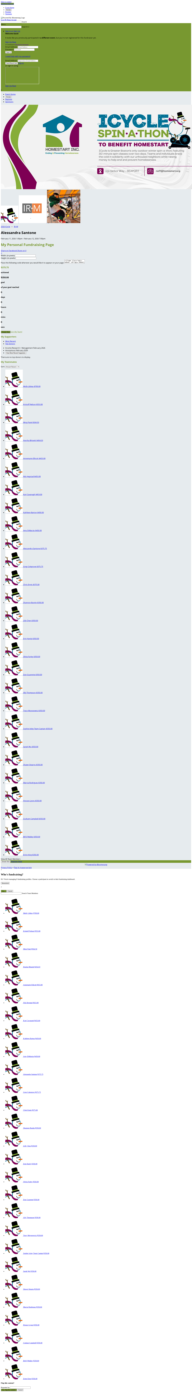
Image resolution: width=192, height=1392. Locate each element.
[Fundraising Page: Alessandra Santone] (10, 222)
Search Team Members (30, 893)
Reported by (5, 1387)
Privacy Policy (6, 867)
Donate (8, 10)
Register (8, 12)
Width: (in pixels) (8, 255)
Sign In (21, 63)
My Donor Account (22, 45)
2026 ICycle (5, 226)
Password (9, 49)
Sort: (3, 366)
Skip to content (6, 2)
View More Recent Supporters (15, 353)
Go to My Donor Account (8, 20)
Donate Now (6, 332)
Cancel (10, 891)
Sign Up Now (10, 42)
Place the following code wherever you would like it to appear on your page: (32, 263)
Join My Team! (16, 332)
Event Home (9, 8)
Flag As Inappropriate (23, 867)
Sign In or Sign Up (12, 31)
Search (24, 22)
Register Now (16, 861)
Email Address (11, 47)
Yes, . (4, 891)
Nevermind (5, 883)
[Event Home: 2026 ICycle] (63, 222)
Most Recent (10, 341)
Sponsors (8, 14)
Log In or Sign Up (7, 4)
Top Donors (10, 343)
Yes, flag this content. (9, 1390)
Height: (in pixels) (8, 258)
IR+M (16, 226)
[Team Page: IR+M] (33, 222)
